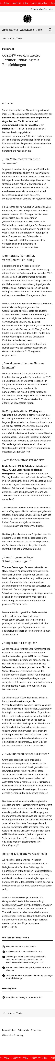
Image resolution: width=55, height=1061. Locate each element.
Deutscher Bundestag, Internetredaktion (24, 997)
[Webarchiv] (27, 19)
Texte (39, 29)
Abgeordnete (10, 29)
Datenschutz (23, 1030)
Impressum (36, 1030)
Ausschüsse (27, 29)
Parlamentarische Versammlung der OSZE (24, 951)
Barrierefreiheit (9, 1030)
